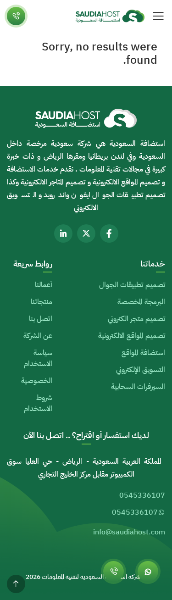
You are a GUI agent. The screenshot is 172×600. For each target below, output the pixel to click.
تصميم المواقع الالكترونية (131, 335)
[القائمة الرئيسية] (158, 16)
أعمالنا (43, 284)
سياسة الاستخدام (38, 358)
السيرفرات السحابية (138, 386)
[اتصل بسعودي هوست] (113, 571)
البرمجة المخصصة (141, 301)
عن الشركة (37, 335)
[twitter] (86, 233)
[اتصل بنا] (16, 16)
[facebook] (109, 233)
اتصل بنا (40, 318)
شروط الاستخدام (38, 403)
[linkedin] (63, 233)
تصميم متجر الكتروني (136, 318)
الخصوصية (36, 380)
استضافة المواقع (143, 352)
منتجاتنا (41, 301)
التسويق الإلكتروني (140, 369)
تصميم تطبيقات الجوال (132, 284)
